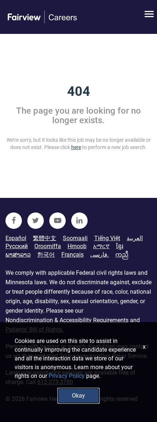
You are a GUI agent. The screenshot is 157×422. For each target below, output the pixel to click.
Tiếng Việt (107, 238)
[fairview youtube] (57, 220)
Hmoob (77, 246)
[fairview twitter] (35, 220)
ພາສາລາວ (18, 254)
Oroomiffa (47, 246)
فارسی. (99, 254)
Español (15, 238)
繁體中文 (44, 238)
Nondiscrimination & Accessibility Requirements (67, 320)
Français (72, 254)
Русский (16, 246)
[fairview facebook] (13, 220)
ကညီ (122, 254)
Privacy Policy (67, 375)
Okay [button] (78, 395)
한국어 (46, 254)
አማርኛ (101, 246)
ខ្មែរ (119, 246)
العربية (135, 238)
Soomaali (75, 238)
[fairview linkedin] (79, 220)
